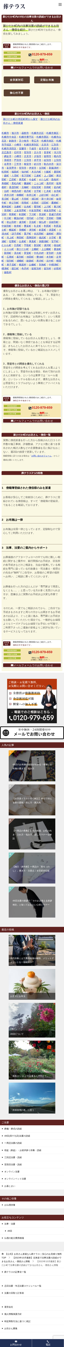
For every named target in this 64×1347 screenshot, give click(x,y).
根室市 (27, 164)
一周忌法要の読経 (13, 1143)
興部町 (20, 237)
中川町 (7, 218)
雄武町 (42, 237)
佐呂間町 (39, 233)
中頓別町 (6, 226)
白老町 (22, 241)
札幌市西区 (42, 137)
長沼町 (5, 199)
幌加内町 (19, 218)
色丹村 (25, 268)
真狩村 (50, 183)
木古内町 (36, 171)
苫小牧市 (24, 140)
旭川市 (15, 133)
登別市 (27, 152)
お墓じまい (9, 1186)
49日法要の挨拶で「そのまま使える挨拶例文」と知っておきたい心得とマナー (32, 902)
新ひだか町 (22, 249)
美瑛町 (7, 210)
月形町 (25, 199)
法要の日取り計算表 (14, 1293)
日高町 (17, 245)
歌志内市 (49, 164)
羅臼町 (15, 268)
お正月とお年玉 (17, 996)
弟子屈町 (11, 264)
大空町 (52, 237)
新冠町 (37, 245)
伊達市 (32, 168)
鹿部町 (57, 171)
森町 (6, 175)
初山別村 (11, 222)
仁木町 (47, 191)
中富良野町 (35, 210)
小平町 (40, 218)
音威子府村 (55, 214)
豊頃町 (40, 257)
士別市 (57, 160)
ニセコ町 (39, 183)
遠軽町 (50, 233)
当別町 (42, 168)
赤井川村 (9, 195)
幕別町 (20, 257)
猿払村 (42, 222)
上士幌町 (46, 249)
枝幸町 (17, 226)
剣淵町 (22, 214)
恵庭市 (55, 148)
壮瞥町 (12, 241)
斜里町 (42, 229)
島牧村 (55, 179)
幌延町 (12, 229)
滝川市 (57, 152)
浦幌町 (20, 260)
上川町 (47, 206)
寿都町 (5, 183)
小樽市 (17, 144)
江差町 (37, 175)
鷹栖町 (55, 202)
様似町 (57, 245)
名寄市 (7, 164)
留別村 (47, 268)
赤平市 (37, 160)
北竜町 (35, 202)
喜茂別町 (14, 187)
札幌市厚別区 (31, 144)
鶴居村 (22, 264)
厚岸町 (40, 260)
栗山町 (15, 199)
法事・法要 (9, 1224)
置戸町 (27, 233)
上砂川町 (44, 195)
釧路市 (12, 140)
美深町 (42, 214)
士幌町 (35, 249)
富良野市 (11, 168)
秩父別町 (14, 202)
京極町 (25, 187)
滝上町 (10, 237)
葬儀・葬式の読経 (13, 1128)
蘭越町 (27, 183)
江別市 (55, 144)
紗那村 (57, 268)
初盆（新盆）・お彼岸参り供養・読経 (22, 1150)
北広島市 (6, 152)
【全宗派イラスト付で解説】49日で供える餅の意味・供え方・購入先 (32, 800)
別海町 (42, 264)
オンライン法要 (12, 1171)
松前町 (5, 171)
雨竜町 (25, 202)
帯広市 (35, 140)
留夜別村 (36, 268)
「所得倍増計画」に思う (22, 1110)
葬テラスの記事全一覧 (15, 1272)
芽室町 (27, 253)
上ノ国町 (49, 175)
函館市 (25, 133)
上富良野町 (20, 210)
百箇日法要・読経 (13, 1164)
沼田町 (45, 202)
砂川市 (37, 164)
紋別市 (47, 160)
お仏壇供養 (9, 1205)
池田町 (30, 257)
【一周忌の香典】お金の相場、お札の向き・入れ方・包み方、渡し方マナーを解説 (32, 834)
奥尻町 (22, 179)
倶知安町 (36, 187)
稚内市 (57, 156)
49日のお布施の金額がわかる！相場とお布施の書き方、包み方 (32, 766)
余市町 (57, 191)
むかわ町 (6, 245)
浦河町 (47, 245)
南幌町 (20, 195)
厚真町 (32, 241)
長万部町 (26, 175)
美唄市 (7, 160)
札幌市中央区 (9, 137)
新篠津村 (54, 168)
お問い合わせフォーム (41, 456)
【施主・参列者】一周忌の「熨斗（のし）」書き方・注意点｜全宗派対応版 (31, 868)
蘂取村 (7, 272)
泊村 (6, 191)
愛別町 (37, 206)
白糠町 (32, 264)
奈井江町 (31, 195)
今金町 (32, 179)
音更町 (47, 152)
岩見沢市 (44, 148)
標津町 (5, 268)
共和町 (47, 187)
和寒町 (12, 214)
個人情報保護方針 (13, 1314)
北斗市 (37, 152)
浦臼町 (35, 199)
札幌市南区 (47, 140)
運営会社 (8, 1307)
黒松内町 (16, 183)
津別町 (32, 229)
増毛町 (30, 218)
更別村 (50, 253)
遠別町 (22, 222)
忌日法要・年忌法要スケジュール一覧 (22, 1286)
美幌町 (22, 229)
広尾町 (10, 257)
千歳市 (32, 148)
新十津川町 (47, 199)
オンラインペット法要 (15, 1178)
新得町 (7, 253)
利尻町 (47, 226)
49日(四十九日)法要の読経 (17, 1136)
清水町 (17, 253)
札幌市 (5, 133)
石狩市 (17, 152)
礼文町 (37, 226)
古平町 (37, 191)
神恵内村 (16, 191)
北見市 (45, 144)
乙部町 (12, 179)
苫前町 (50, 218)
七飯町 (47, 171)
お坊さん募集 (10, 1328)
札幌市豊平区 (26, 137)
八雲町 (15, 175)
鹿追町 (57, 249)
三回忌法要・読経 (13, 1157)
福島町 (15, 171)
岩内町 (57, 187)
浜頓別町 (54, 222)
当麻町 (17, 206)
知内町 (25, 171)
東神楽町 (6, 206)
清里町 (52, 229)
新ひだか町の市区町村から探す (20, 119)
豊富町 (27, 226)
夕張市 (37, 156)
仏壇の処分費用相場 (14, 1238)
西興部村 (31, 237)
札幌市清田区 (9, 148)
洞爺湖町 (44, 241)
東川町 (57, 206)
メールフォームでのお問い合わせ (33, 67)
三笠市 (17, 164)
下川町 (32, 214)
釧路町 (30, 260)
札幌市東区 (52, 133)
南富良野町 (50, 210)
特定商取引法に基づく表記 (17, 1321)
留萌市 (47, 156)
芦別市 (17, 160)
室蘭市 (22, 148)
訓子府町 (16, 233)
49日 (9, 1231)
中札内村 (39, 253)
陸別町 (10, 260)
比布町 (27, 206)
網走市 (7, 156)
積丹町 (27, 191)
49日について (17, 1034)
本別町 (50, 257)
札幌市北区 (37, 133)
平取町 (27, 245)
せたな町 (44, 179)
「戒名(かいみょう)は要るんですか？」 (29, 1076)
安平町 (55, 241)
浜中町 (50, 260)
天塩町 (32, 222)
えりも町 (9, 249)
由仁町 (55, 195)
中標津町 (54, 264)
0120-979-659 (42, 54)
